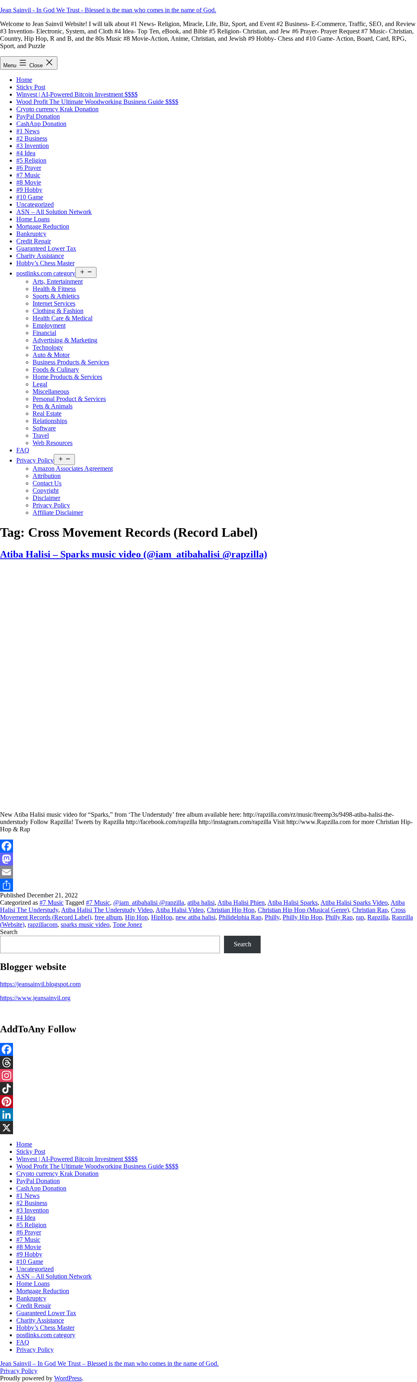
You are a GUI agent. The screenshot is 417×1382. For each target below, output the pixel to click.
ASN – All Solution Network (54, 211)
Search (9, 931)
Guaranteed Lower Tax (46, 248)
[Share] (208, 885)
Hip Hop (136, 917)
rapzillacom (42, 924)
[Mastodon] (208, 859)
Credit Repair (33, 241)
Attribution (47, 475)
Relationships (50, 420)
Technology (48, 347)
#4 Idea (25, 153)
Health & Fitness (54, 288)
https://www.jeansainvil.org (35, 997)
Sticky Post (30, 87)
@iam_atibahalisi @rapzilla (148, 902)
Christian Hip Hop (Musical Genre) (303, 909)
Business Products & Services (71, 362)
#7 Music (28, 175)
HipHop (161, 917)
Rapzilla (377, 917)
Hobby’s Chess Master (45, 263)
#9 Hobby (29, 189)
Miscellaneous (51, 391)
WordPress (68, 1378)
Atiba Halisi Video (180, 909)
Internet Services (54, 303)
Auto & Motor (51, 354)
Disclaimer (46, 497)
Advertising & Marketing (65, 340)
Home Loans (33, 219)
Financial (44, 332)
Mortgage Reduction (42, 226)
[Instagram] (208, 1075)
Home (24, 79)
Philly (272, 917)
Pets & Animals (52, 406)
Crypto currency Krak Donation (57, 109)
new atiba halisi (195, 917)
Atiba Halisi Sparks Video (354, 902)
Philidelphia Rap (240, 917)
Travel (41, 435)
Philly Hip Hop (302, 917)
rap (360, 917)
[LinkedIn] (208, 1114)
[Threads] (208, 1062)
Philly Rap (339, 917)
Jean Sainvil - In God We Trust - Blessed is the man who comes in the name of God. (108, 10)
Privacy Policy (35, 460)
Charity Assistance (40, 255)
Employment (49, 325)
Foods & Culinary (56, 369)
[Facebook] (208, 846)
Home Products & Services (67, 376)
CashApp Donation (41, 123)
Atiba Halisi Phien (241, 902)
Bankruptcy (31, 233)
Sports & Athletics (56, 296)
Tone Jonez (127, 924)
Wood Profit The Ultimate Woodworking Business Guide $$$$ (97, 101)
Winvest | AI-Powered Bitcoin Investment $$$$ (77, 94)
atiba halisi (201, 902)
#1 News (28, 131)
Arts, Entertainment (58, 281)
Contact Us (47, 483)
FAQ (22, 450)
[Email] (208, 872)
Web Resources (52, 442)
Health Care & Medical (62, 318)
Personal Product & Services (69, 398)
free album (108, 917)
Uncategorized (35, 204)
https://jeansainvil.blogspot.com (40, 984)
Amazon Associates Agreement (73, 468)
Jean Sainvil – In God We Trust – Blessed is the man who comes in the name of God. (109, 1363)
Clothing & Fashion (58, 310)
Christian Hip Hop (231, 909)
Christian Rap (370, 909)
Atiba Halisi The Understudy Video (107, 909)
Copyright (46, 490)
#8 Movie (28, 182)
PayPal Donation (38, 116)
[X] (208, 1127)
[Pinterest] (208, 1101)
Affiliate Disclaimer (58, 512)
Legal (40, 384)
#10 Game (29, 197)
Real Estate (47, 413)
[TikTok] (208, 1088)
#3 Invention (32, 145)
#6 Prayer (28, 167)
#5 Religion (31, 160)
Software (44, 428)
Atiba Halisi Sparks (293, 902)
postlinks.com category (45, 273)
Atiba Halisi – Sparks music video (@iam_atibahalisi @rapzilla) (133, 554)
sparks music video (85, 924)
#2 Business (31, 138)
